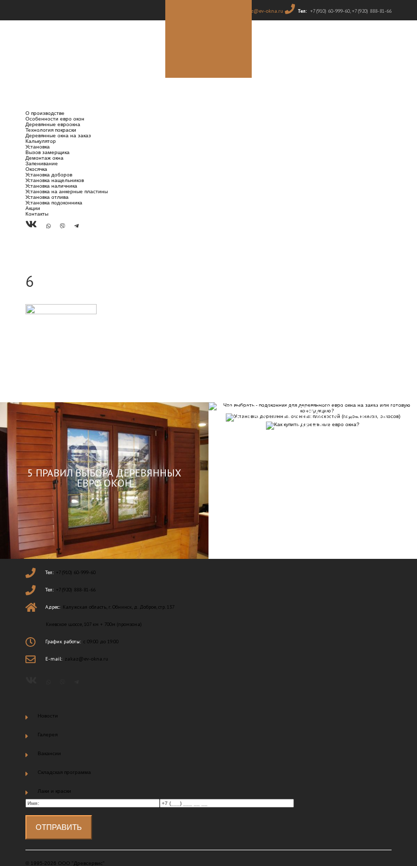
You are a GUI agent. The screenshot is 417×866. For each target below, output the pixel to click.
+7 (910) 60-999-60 (330, 11)
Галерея (47, 734)
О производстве (45, 113)
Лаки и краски (54, 791)
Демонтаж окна (44, 158)
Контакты (36, 214)
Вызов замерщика (47, 152)
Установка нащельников (54, 180)
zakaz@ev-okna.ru (261, 11)
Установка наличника (51, 186)
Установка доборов (48, 174)
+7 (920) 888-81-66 (372, 11)
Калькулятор (40, 141)
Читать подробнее (104, 540)
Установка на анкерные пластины (66, 191)
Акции (32, 208)
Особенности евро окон (54, 119)
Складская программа (64, 772)
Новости (48, 716)
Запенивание (41, 163)
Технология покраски (50, 130)
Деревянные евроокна (52, 124)
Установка (37, 147)
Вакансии (49, 753)
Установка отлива (47, 197)
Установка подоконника (53, 202)
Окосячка (36, 169)
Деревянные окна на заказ (58, 135)
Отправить (59, 827)
